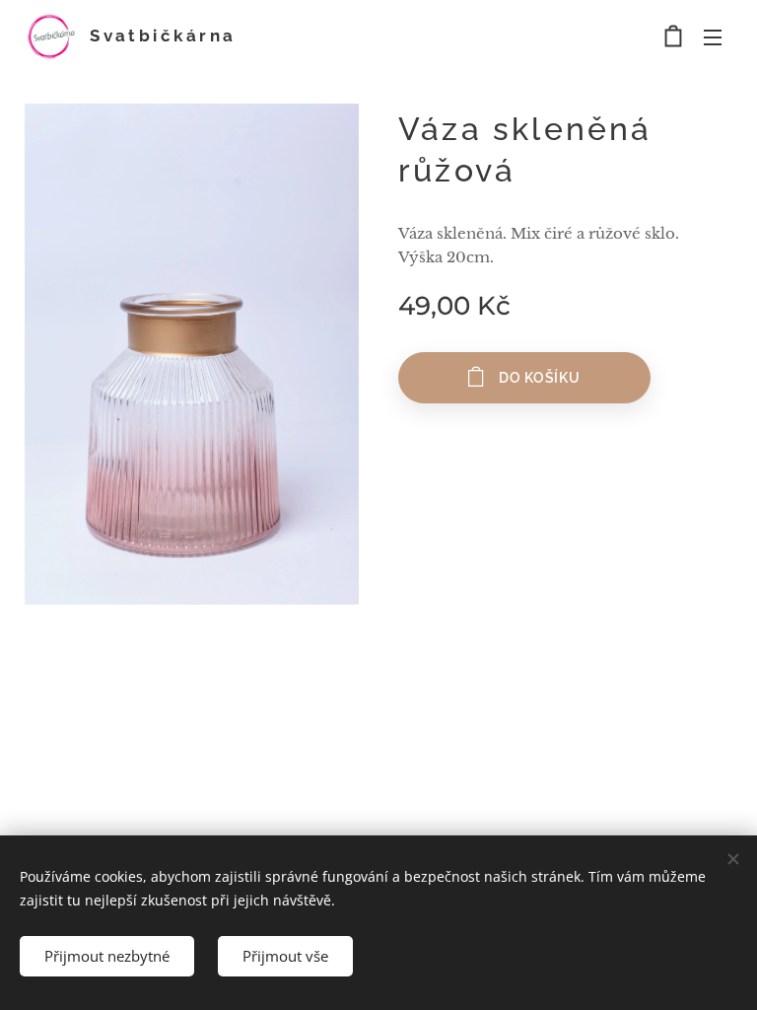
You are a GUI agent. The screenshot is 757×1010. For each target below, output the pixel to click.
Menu (712, 36)
